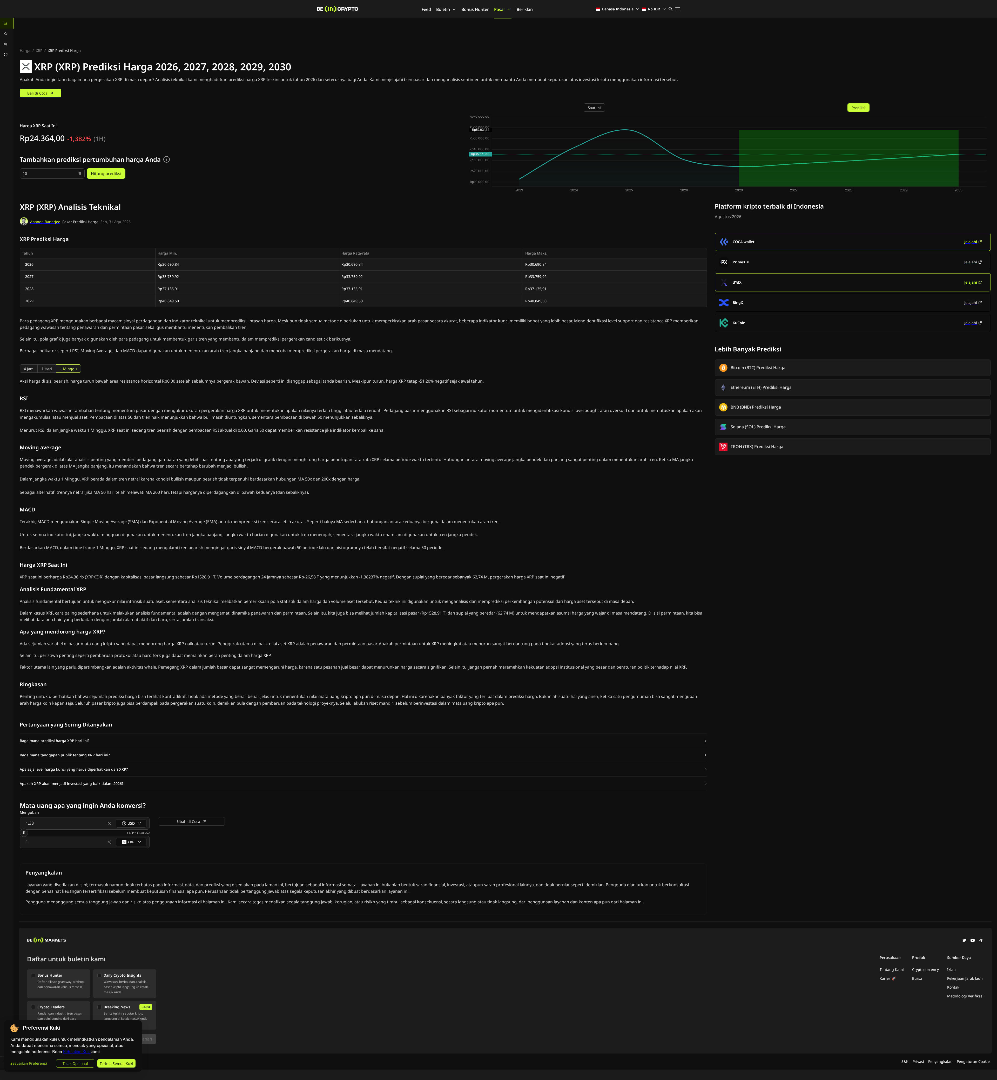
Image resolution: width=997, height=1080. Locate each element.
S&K (904, 1061)
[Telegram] (980, 941)
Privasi (918, 1061)
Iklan (951, 969)
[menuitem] (7, 23)
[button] (363, 741)
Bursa (917, 978)
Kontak (953, 987)
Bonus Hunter (475, 9)
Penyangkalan (940, 1061)
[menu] (7, 39)
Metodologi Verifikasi (965, 996)
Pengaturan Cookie (973, 1061)
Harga (25, 50)
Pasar (499, 9)
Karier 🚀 (888, 978)
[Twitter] (964, 941)
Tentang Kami (892, 969)
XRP (39, 50)
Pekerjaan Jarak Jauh (965, 978)
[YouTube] (972, 941)
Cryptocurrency (925, 969)
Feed (426, 9)
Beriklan (525, 9)
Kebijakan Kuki (77, 1052)
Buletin (443, 9)
